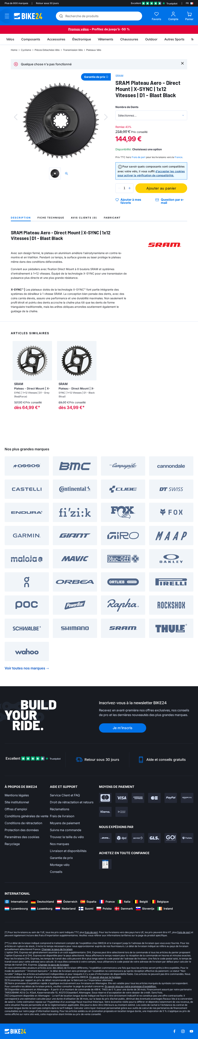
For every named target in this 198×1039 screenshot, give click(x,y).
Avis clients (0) (84, 217)
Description (21, 217)
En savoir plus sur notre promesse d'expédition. (130, 986)
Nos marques (59, 844)
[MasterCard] (105, 798)
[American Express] (138, 798)
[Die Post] (138, 838)
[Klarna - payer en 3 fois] (105, 812)
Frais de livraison (62, 816)
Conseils (56, 872)
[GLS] (154, 838)
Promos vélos (78, 29)
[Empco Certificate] (105, 864)
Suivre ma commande (65, 830)
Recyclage (12, 844)
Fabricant (112, 217)
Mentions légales (17, 795)
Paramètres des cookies (22, 837)
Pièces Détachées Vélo (47, 49)
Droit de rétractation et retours (71, 802)
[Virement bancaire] (121, 812)
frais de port (91, 932)
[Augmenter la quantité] (129, 188)
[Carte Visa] (121, 798)
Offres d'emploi (16, 809)
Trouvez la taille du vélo (67, 837)
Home (14, 49)
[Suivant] (106, 117)
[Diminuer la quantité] (119, 188)
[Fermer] (182, 63)
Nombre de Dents (126, 107)
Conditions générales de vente (26, 816)
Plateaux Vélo (93, 49)
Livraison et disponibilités (68, 851)
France (178, 157)
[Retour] (15, 117)
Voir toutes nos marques (25, 668)
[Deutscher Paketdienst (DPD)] (121, 838)
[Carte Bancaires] (154, 798)
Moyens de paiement (65, 823)
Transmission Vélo (73, 49)
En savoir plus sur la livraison (105, 977)
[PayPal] (171, 798)
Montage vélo (60, 865)
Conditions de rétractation (23, 823)
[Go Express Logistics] (171, 838)
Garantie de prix (61, 858)
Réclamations (59, 809)
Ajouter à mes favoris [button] (130, 201)
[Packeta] (187, 838)
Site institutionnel (17, 802)
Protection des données (22, 830)
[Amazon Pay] (187, 798)
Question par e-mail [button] (172, 201)
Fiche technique (51, 217)
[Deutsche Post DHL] (105, 838)
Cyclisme (26, 49)
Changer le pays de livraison (57, 949)
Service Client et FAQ (65, 795)
